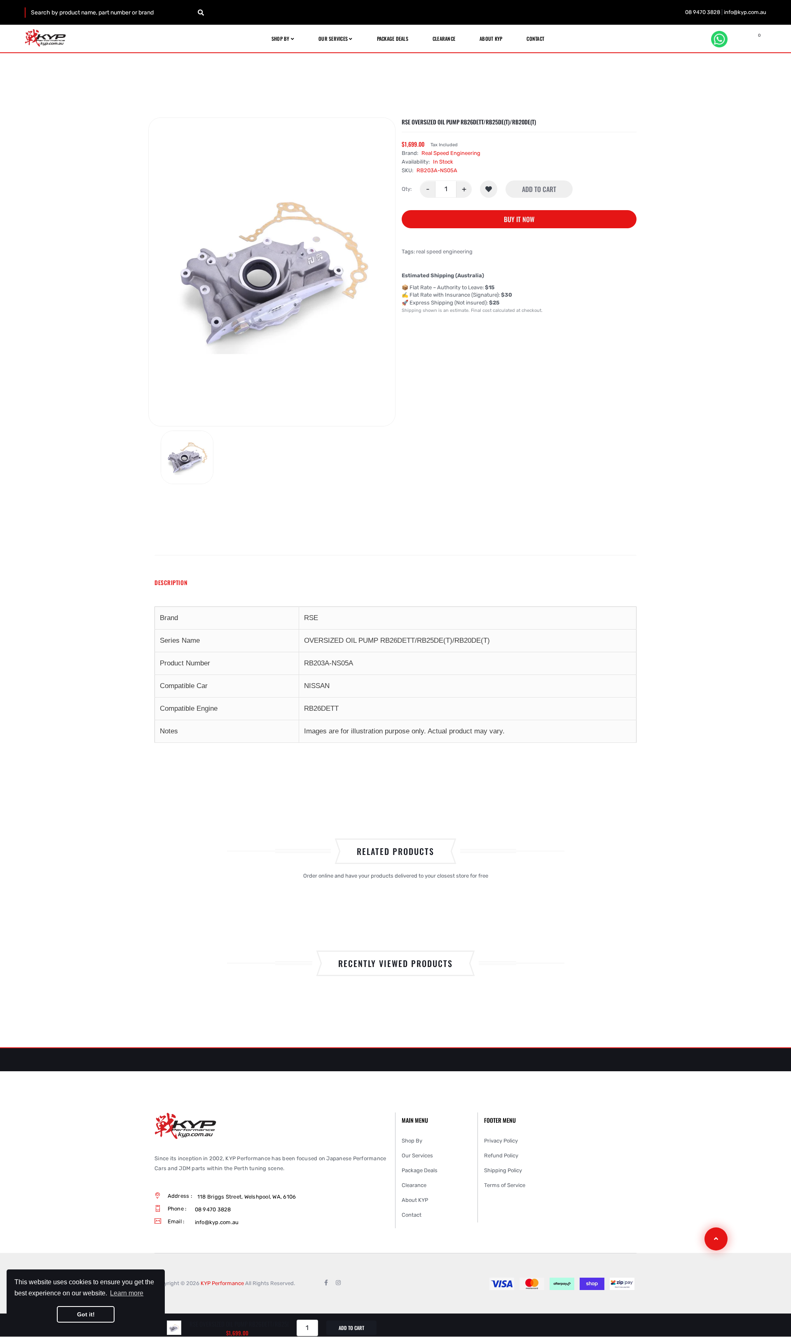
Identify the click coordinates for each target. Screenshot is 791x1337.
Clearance (414, 1185)
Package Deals (420, 1170)
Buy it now (519, 220)
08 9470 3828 (702, 12)
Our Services (417, 1155)
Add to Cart (539, 189)
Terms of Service (504, 1185)
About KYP (415, 1200)
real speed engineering (444, 252)
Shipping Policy (503, 1170)
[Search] (201, 12)
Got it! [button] (86, 1314)
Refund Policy (501, 1155)
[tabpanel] (395, 674)
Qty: (407, 189)
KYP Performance (222, 1283)
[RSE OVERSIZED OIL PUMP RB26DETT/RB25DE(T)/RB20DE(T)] (187, 457)
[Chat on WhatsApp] (719, 39)
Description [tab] (170, 582)
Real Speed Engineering (450, 153)
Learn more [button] (126, 1293)
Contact (411, 1215)
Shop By (412, 1141)
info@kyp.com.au (745, 12)
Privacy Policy (501, 1141)
